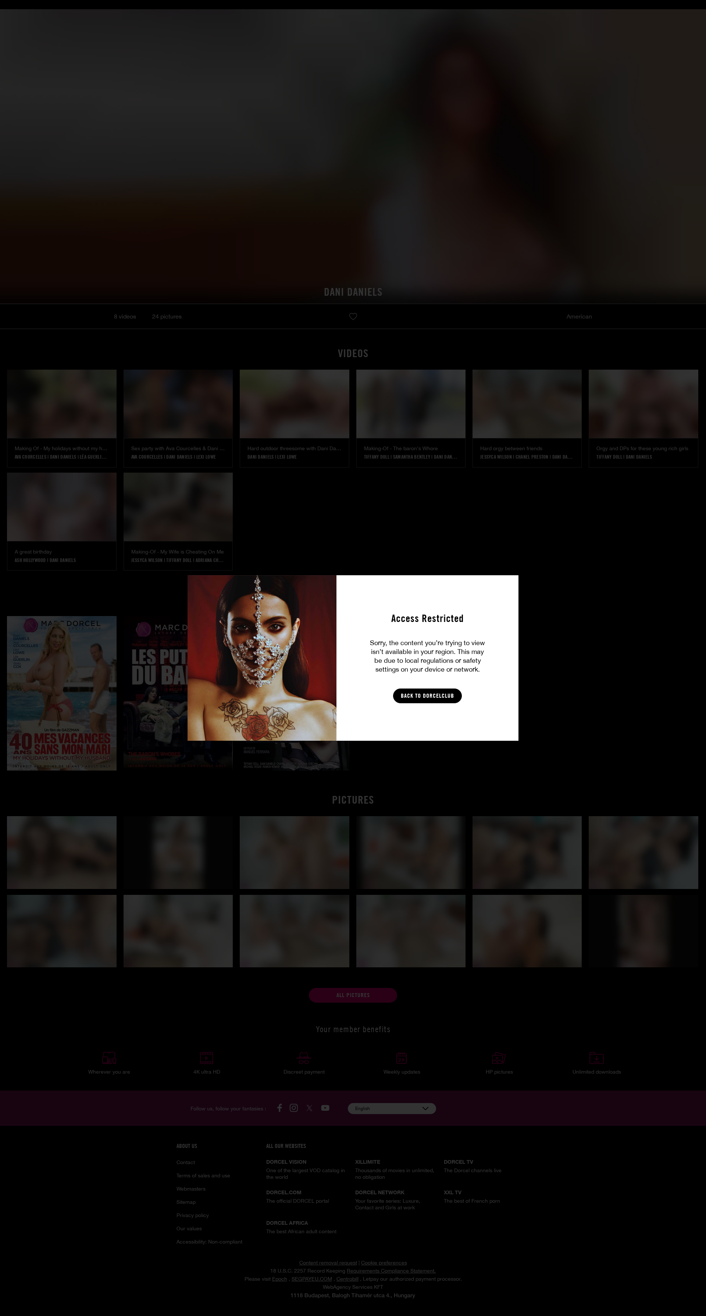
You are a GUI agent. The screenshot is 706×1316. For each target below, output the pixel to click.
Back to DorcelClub (427, 695)
